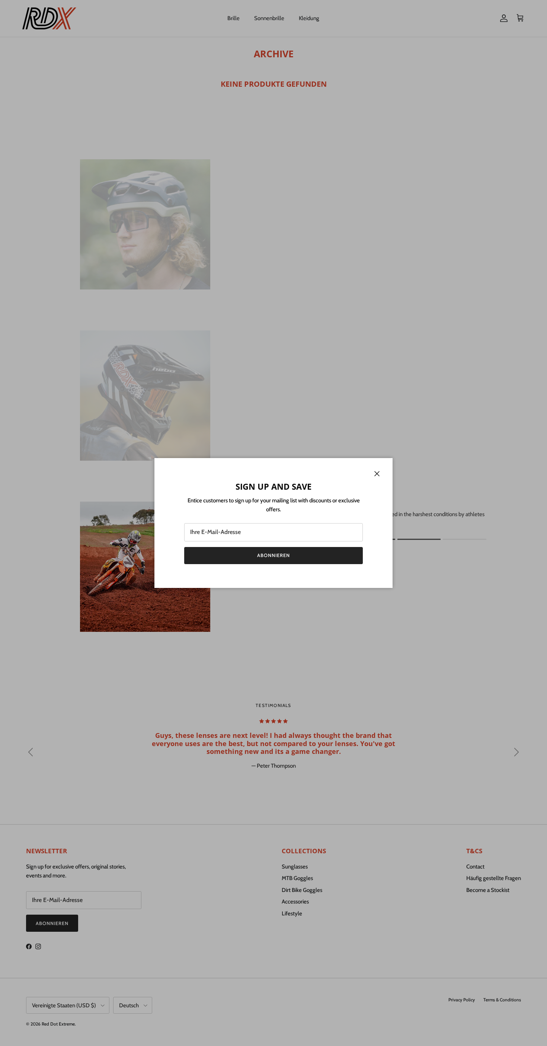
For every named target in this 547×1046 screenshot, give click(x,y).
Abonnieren (273, 555)
